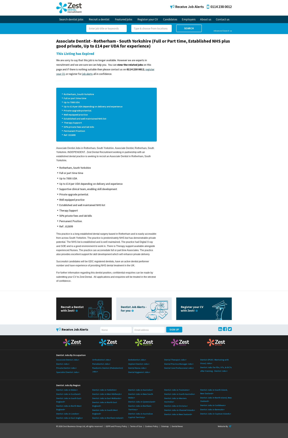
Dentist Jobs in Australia (140, 390)
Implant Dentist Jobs (138, 364)
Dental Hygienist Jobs (138, 372)
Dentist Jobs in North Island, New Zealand (216, 399)
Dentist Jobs (62, 364)
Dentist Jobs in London (67, 413)
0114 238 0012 (221, 6)
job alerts (87, 74)
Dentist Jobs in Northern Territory (139, 408)
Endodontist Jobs (136, 359)
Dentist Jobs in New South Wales (140, 396)
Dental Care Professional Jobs (178, 368)
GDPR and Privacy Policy (116, 426)
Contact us (222, 19)
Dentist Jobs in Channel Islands (179, 410)
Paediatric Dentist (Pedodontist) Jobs (107, 370)
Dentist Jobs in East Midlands (106, 398)
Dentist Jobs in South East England (68, 400)
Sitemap (165, 426)
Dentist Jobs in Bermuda (211, 409)
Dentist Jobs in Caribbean (212, 405)
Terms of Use (136, 426)
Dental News (177, 426)
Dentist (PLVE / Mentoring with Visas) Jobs (214, 361)
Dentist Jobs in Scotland (68, 394)
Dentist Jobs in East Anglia (69, 418)
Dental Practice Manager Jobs (178, 364)
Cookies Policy (151, 426)
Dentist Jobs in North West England (68, 408)
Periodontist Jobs (100, 364)
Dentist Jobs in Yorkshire (104, 390)
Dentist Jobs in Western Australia (175, 400)
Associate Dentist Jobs (67, 359)
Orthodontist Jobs (101, 359)
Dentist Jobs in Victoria (175, 406)
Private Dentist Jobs (65, 368)
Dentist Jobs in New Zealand (177, 414)
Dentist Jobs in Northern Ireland (107, 418)
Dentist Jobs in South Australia (179, 394)
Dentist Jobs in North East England (104, 404)
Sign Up (174, 329)
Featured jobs (123, 19)
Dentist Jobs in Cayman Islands (215, 413)
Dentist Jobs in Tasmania (176, 390)
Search (189, 28)
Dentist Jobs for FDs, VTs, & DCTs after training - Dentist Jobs (216, 369)
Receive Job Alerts (189, 6)
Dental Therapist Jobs (174, 359)
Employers (188, 19)
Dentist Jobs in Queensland (141, 401)
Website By (225, 426)
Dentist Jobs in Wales (66, 390)
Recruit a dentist (99, 19)
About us (205, 19)
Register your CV (147, 19)
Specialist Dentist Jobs (67, 372)
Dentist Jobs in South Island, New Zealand (214, 392)
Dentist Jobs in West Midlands (106, 394)
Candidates (170, 19)
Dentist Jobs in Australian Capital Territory (140, 415)
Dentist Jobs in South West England (105, 412)
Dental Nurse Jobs (136, 368)
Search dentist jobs (71, 19)
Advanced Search (221, 30)
